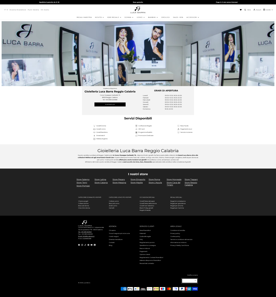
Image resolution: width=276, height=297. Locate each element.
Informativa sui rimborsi (178, 242)
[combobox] (189, 281)
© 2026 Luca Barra (84, 283)
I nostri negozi (114, 236)
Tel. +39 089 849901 (85, 232)
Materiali (143, 233)
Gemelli (111, 208)
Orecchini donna (84, 208)
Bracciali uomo (114, 203)
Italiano (188, 281)
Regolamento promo (147, 242)
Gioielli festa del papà (147, 201)
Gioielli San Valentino (147, 206)
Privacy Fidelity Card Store (179, 245)
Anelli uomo (113, 206)
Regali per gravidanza (178, 203)
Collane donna (83, 203)
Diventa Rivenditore (18, 10)
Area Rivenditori (145, 230)
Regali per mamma (177, 208)
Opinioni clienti (145, 254)
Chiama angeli (83, 201)
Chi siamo (45, 10)
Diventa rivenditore (115, 239)
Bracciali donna (83, 206)
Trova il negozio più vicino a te (119, 233)
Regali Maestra (84, 17)
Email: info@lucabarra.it (86, 236)
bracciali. (176, 160)
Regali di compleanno (178, 201)
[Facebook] (79, 245)
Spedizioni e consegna (148, 245)
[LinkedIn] (95, 245)
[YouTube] (91, 245)
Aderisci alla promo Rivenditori (150, 260)
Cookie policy (175, 236)
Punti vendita (33, 10)
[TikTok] (85, 245)
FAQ (141, 239)
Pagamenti (143, 251)
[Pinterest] (88, 245)
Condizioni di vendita (177, 230)
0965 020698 (112, 100)
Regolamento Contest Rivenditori (151, 257)
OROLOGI (165, 17)
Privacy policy (175, 233)
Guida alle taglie (145, 236)
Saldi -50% (178, 17)
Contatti (112, 242)
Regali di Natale (145, 210)
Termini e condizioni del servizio (181, 239)
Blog (110, 245)
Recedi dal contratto (147, 263)
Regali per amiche (176, 206)
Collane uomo (114, 201)
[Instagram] (82, 245)
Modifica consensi (192, 275)
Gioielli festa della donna (148, 203)
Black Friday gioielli (146, 208)
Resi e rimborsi (145, 248)
